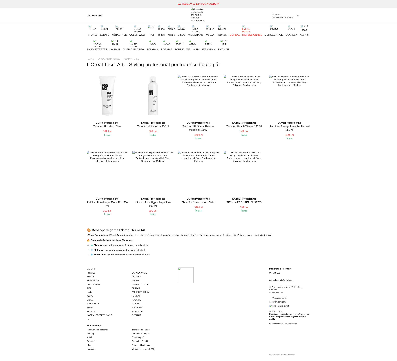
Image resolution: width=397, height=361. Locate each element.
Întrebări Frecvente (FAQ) (143, 349)
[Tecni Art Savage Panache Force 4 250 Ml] (289, 95)
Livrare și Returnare (140, 333)
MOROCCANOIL (273, 34)
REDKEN (221, 34)
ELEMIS (104, 34)
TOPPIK (179, 49)
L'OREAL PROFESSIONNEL (246, 34)
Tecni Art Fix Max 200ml (107, 126)
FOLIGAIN (152, 49)
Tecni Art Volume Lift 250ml (153, 126)
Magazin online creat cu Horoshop (282, 355)
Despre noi (91, 341)
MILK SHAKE (195, 34)
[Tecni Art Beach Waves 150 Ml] (244, 95)
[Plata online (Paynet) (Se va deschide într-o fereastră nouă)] (279, 306)
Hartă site (91, 349)
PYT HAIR (224, 49)
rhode (161, 34)
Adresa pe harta (276, 293)
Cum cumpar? (138, 337)
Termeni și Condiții (140, 341)
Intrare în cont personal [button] (97, 330)
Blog (89, 345)
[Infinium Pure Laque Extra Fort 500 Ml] (107, 171)
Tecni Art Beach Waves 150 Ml (244, 126)
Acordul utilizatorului (141, 345)
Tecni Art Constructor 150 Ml (198, 202)
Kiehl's (171, 34)
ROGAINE (166, 49)
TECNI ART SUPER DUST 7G (244, 202)
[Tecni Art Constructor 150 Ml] (198, 171)
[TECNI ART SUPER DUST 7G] (244, 171)
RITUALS (92, 34)
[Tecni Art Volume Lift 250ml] (152, 95)
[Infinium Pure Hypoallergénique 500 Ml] (152, 171)
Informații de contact (141, 330)
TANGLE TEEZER (97, 49)
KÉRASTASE (119, 34)
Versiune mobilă (279, 298)
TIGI (151, 34)
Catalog (90, 333)
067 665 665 (94, 15)
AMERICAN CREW (133, 49)
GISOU (181, 34)
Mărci (89, 337)
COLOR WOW (137, 34)
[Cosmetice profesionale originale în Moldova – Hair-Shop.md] (186, 275)
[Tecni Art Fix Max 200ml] (107, 95)
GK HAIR (115, 49)
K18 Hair (304, 34)
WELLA (209, 34)
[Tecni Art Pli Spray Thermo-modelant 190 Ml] (198, 95)
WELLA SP (192, 49)
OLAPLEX (291, 34)
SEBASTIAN (208, 49)
